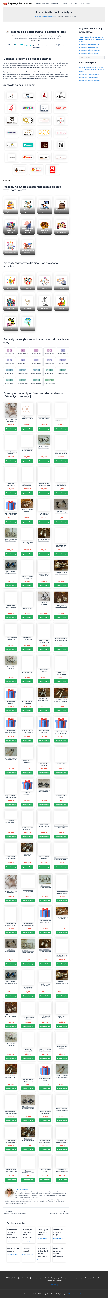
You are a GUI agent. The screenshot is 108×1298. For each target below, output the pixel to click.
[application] (58, 3)
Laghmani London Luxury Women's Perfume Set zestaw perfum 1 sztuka (28, 892)
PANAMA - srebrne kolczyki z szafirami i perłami (44, 791)
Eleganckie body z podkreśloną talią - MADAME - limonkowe (11, 798)
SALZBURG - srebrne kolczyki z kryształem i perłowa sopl (61, 701)
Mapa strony (54, 1285)
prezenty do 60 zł (9, 363)
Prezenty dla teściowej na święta (89, 50)
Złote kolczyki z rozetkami (44, 731)
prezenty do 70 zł (22, 363)
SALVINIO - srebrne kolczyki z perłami (11, 540)
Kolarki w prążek (27, 672)
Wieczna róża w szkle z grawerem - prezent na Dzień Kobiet (61, 859)
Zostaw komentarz (12, 1241)
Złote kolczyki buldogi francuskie (11, 731)
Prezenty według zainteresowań (46, 3)
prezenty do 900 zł (36, 383)
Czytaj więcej (7, 180)
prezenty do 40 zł (49, 353)
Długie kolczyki (27, 608)
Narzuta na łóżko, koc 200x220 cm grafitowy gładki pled (61, 827)
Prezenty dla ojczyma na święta (43, 1232)
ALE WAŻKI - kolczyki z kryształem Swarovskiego (10, 669)
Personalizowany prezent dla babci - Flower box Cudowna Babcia (62, 957)
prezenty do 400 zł (36, 373)
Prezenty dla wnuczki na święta (89, 44)
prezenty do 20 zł (22, 353)
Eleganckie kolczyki (61, 420)
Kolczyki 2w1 (61, 764)
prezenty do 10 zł (9, 353)
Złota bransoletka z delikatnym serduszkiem (11, 639)
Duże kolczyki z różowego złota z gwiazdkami (27, 418)
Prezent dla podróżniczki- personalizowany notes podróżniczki (61, 675)
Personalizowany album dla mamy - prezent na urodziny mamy (27, 486)
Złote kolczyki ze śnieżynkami (44, 514)
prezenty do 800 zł (23, 383)
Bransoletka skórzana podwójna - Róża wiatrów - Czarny (11, 823)
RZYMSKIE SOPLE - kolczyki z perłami (44, 540)
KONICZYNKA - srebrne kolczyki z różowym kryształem (44, 701)
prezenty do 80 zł (36, 363)
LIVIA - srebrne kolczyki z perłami (43, 447)
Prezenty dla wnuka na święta (88, 47)
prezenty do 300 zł (23, 373)
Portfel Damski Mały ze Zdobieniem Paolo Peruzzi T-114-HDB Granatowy (61, 641)
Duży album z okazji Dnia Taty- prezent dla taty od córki (61, 453)
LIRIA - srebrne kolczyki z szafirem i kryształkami (11, 573)
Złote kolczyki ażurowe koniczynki (10, 703)
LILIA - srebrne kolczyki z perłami (61, 606)
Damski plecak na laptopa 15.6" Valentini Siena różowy (27, 830)
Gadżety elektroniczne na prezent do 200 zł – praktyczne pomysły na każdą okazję (91, 39)
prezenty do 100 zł (63, 363)
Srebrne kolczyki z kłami (27, 543)
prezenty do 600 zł (63, 373)
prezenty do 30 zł (36, 353)
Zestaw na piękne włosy (45, 1170)
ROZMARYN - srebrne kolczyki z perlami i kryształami (61, 513)
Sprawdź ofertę (11, 429)
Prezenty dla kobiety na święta (58, 1232)
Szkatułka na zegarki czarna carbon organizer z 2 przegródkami (11, 608)
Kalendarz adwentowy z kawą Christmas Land (28, 1172)
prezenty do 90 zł (49, 363)
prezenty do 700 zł (9, 383)
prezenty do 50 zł (62, 353)
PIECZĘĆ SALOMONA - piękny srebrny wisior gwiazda (44, 605)
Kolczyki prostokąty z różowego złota (27, 794)
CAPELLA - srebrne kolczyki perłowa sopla (11, 759)
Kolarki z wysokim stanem (61, 796)
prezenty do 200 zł (9, 373)
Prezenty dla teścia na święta (88, 53)
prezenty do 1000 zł (49, 383)
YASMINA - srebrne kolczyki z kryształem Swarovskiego (27, 512)
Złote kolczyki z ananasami (44, 857)
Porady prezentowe (70, 3)
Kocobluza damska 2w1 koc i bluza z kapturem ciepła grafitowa (44, 419)
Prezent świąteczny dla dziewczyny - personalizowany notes (61, 547)
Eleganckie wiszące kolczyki (11, 452)
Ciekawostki (85, 3)
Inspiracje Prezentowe (20, 3)
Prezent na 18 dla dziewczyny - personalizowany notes (44, 643)
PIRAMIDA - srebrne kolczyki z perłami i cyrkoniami (61, 574)
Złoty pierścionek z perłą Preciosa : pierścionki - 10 (11, 514)
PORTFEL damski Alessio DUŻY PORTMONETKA (27, 732)
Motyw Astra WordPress (76, 1294)
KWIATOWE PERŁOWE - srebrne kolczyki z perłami (27, 856)
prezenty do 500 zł (49, 373)
